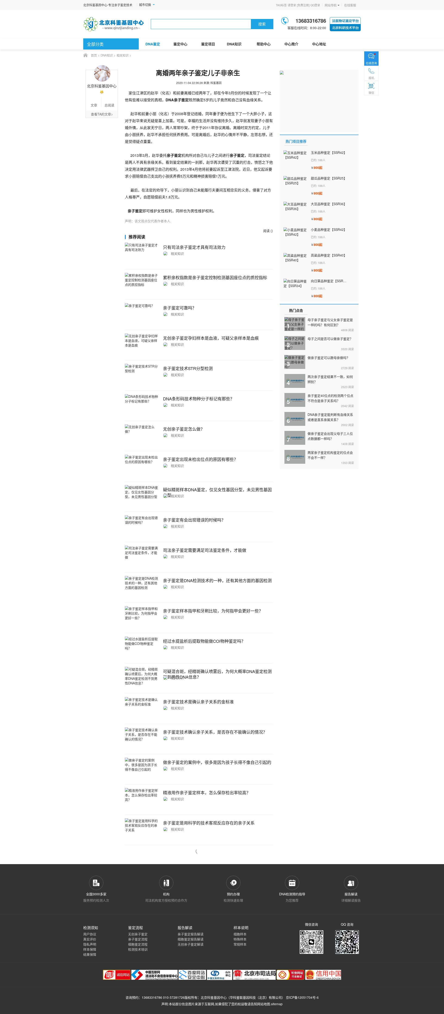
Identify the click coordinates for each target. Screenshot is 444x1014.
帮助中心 (264, 43)
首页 (94, 55)
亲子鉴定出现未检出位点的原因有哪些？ (200, 459)
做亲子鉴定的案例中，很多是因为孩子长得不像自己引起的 (217, 762)
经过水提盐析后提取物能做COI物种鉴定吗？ (204, 641)
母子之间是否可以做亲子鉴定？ (330, 338)
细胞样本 (240, 934)
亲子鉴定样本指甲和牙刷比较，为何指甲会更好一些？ (213, 611)
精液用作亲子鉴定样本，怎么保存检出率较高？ (206, 792)
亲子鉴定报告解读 (191, 934)
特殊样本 (240, 939)
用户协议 (89, 934)
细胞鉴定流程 (138, 944)
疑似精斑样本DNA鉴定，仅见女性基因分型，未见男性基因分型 (217, 492)
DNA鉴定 (152, 43)
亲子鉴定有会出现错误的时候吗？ (194, 520)
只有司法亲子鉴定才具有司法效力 (194, 247)
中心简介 (291, 43)
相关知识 (123, 55)
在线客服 (350, 5)
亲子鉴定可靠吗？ (179, 308)
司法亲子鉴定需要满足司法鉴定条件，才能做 (204, 550)
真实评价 (89, 939)
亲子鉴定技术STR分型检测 (188, 368)
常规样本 (240, 944)
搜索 (262, 24)
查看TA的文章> (102, 114)
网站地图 (263, 1004)
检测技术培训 (138, 949)
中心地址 (319, 43)
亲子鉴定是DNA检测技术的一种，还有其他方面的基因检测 (217, 580)
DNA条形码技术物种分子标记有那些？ (198, 399)
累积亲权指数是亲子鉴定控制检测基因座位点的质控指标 (215, 277)
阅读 (347, 330)
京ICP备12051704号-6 (302, 997)
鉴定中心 (180, 43)
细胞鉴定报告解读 (191, 939)
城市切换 (145, 4)
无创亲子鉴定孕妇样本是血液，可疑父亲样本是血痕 (211, 338)
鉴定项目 (208, 43)
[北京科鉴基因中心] (113, 24)
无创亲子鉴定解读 (191, 944)
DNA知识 (234, 43)
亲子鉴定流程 (138, 939)
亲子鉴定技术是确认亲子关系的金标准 (198, 702)
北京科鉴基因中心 (214, 997)
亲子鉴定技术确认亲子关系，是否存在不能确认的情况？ (215, 732)
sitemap (277, 1004)
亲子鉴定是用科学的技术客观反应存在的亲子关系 (209, 823)
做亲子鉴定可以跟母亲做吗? (328, 357)
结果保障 (89, 954)
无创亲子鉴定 (138, 934)
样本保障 (89, 949)
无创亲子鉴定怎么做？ (184, 429)
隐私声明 (89, 944)
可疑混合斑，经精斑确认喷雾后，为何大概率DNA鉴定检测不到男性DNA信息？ (217, 674)
